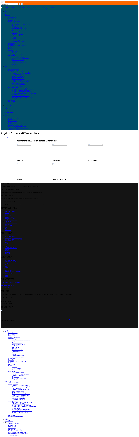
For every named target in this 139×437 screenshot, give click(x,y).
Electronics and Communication (20, 81)
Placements (8, 105)
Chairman (14, 26)
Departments (11, 55)
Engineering (15, 61)
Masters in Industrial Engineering (21, 96)
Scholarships (12, 122)
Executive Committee (17, 34)
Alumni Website (5, 288)
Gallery (6, 109)
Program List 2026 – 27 (14, 123)
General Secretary (17, 27)
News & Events (9, 112)
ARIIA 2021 (7, 242)
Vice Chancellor (16, 31)
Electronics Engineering (18, 79)
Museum (7, 267)
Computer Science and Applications (22, 73)
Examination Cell (9, 224)
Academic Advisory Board (19, 28)
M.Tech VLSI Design (17, 94)
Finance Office (8, 221)
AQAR (6, 245)
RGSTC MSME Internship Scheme (17, 45)
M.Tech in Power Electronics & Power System (24, 93)
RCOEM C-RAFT (9, 241)
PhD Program (11, 101)
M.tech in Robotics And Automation (22, 97)
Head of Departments (18, 40)
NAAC (6, 246)
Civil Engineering (16, 74)
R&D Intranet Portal (10, 236)
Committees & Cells (10, 218)
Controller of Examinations (15, 103)
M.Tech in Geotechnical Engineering (21, 91)
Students (7, 213)
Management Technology (19, 62)
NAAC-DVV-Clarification (11, 248)
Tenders (7, 269)
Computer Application (18, 60)
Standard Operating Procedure (13, 271)
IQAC (6, 228)
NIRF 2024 (7, 250)
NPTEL (6, 276)
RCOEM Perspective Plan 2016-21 (13, 238)
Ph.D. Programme (16, 53)
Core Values (11, 20)
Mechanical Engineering (18, 84)
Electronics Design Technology (20, 76)
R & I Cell (14, 51)
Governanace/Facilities (18, 41)
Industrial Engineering (18, 83)
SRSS (6, 227)
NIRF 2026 (7, 253)
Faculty (6, 214)
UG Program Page (13, 70)
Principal (14, 33)
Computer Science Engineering (20, 72)
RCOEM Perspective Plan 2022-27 (13, 239)
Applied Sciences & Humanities (20, 58)
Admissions (11, 43)
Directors (14, 37)
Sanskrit (14, 64)
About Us (7, 15)
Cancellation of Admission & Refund (18, 128)
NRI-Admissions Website (7, 285)
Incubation (11, 44)
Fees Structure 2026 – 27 (15, 125)
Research (10, 50)
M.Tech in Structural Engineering (20, 90)
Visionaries (11, 23)
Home (6, 11)
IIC (5, 274)
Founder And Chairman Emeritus (21, 24)
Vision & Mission (12, 17)
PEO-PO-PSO (11, 48)
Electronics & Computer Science (21, 80)
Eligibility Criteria (12, 119)
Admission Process (13, 118)
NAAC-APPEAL (9, 270)
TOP (69, 319)
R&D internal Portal (17, 54)
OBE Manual (8, 230)
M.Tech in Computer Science (20, 98)
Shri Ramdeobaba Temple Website (10, 282)
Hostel (6, 264)
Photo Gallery (8, 215)
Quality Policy (12, 18)
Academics (8, 66)
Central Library (8, 225)
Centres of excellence (14, 21)
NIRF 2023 (7, 252)
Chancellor (15, 30)
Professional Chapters (11, 223)
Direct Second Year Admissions (17, 126)
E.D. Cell (7, 243)
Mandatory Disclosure (11, 220)
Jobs (6, 266)
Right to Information (10, 211)
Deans (14, 38)
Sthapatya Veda (9, 273)
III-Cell (10, 47)
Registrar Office (9, 217)
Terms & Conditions (13, 129)
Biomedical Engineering (18, 86)
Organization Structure (18, 36)
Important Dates (12, 121)
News (6, 263)
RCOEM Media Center (10, 260)
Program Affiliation (13, 69)
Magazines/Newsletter (11, 261)
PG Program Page (13, 87)
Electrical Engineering (18, 77)
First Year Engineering (18, 57)
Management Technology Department (22, 89)
